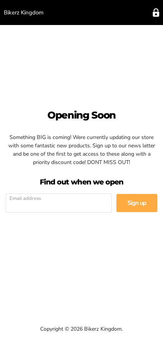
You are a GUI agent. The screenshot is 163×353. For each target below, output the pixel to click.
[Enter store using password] (156, 12)
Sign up (136, 203)
